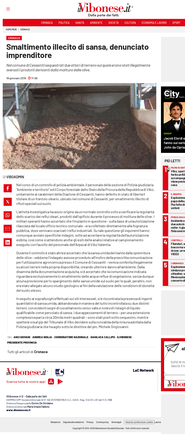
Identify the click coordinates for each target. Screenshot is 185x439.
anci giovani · (22, 337)
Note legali (116, 422)
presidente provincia (22, 342)
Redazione (55, 422)
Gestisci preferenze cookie (139, 422)
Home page (11, 29)
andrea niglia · (42, 337)
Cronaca (25, 29)
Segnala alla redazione (73, 422)
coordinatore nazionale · (72, 337)
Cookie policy (102, 422)
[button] (8, 188)
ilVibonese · (125, 337)
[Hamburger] (5, 9)
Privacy (90, 422)
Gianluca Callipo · (103, 337)
